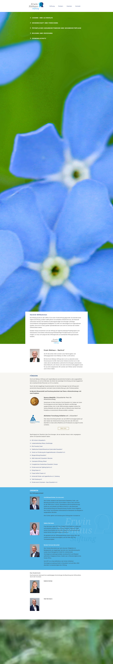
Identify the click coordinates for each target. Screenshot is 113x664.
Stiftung (52, 6)
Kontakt (77, 6)
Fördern (60, 6)
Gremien (69, 6)
